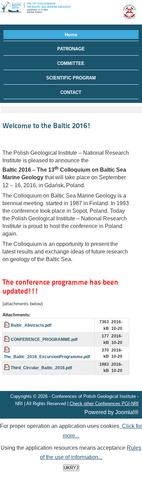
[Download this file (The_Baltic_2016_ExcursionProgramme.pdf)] (7, 350)
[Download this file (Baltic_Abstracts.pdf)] (7, 325)
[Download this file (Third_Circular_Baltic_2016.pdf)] (7, 367)
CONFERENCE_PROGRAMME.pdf (44, 339)
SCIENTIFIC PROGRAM (71, 77)
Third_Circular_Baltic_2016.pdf (41, 367)
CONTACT (70, 92)
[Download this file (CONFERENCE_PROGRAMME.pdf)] (7, 339)
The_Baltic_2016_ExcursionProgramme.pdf (47, 356)
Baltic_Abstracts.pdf (31, 325)
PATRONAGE (71, 48)
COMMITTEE (70, 63)
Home (71, 34)
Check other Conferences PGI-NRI (104, 403)
